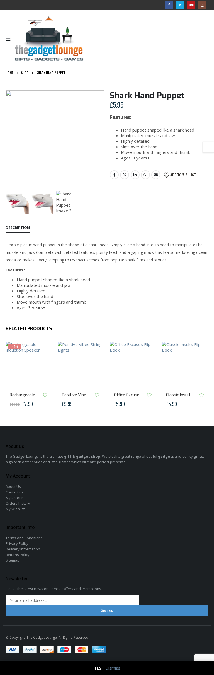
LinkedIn (135, 174)
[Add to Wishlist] (45, 395)
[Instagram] (202, 5)
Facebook (114, 174)
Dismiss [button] (112, 668)
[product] (81, 365)
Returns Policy (18, 554)
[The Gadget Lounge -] (49, 39)
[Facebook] (169, 5)
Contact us (14, 492)
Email (155, 174)
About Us (13, 486)
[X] (180, 5)
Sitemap (13, 560)
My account (15, 497)
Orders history (18, 503)
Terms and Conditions (24, 537)
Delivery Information (23, 549)
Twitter (124, 174)
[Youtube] (191, 5)
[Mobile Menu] (10, 39)
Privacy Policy (17, 543)
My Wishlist (15, 508)
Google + (145, 174)
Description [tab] (18, 227)
